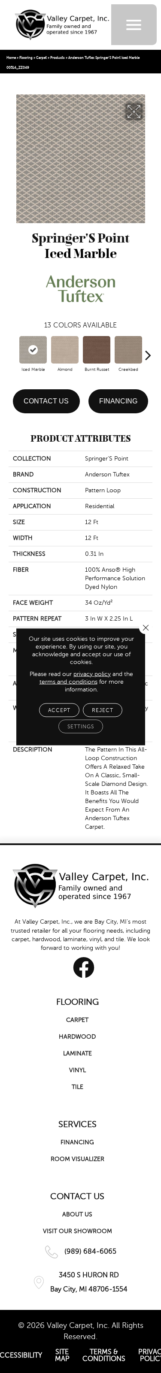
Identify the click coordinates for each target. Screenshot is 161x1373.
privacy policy (92, 673)
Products (57, 58)
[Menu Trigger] (134, 24)
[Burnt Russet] (96, 350)
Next (148, 350)
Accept (59, 710)
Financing (118, 401)
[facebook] (83, 967)
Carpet (41, 58)
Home (11, 58)
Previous (12, 350)
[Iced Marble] (33, 350)
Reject (102, 710)
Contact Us (46, 401)
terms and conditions (68, 681)
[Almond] (65, 350)
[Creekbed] (128, 350)
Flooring (26, 58)
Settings (80, 726)
